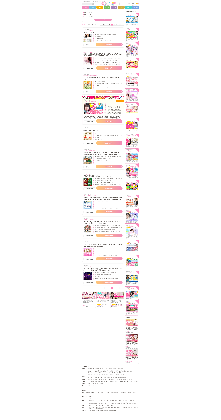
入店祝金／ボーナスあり (117, 398)
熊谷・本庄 (104, 379)
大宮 (101, 379)
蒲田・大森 (123, 370)
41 (134, 258)
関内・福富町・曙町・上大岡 (98, 376)
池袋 (94, 368)
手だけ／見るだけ (133, 403)
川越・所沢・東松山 (127, 379)
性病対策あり (111, 402)
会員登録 (133, 5)
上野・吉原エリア (113, 371)
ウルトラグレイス (129, 150)
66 (114, 24)
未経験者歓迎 (116, 407)
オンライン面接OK (99, 410)
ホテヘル (93, 392)
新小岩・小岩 (101, 372)
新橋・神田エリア (91, 371)
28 (134, 227)
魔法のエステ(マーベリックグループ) (133, 272)
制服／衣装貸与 (117, 402)
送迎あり (98, 402)
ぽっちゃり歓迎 (91, 407)
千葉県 (83, 381)
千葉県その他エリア (122, 381)
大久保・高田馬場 (121, 368)
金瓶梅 (127, 346)
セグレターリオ (129, 211)
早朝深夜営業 (98, 405)
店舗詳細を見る (109, 44)
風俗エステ (108, 392)
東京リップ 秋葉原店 (88, 30)
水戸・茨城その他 (100, 383)
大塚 (96, 368)
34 (134, 289)
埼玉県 (83, 379)
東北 (128, 7)
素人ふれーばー (129, 60)
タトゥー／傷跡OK (123, 407)
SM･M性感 (134, 392)
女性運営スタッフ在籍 (102, 403)
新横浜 (110, 376)
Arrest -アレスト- (129, 74)
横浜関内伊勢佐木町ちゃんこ (131, 182)
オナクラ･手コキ (123, 392)
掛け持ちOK (91, 408)
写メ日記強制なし (92, 400)
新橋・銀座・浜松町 (98, 371)
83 (120, 24)
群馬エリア (90, 385)
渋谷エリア (90, 370)
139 (135, 151)
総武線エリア (90, 372)
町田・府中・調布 (105, 374)
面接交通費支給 (113, 410)
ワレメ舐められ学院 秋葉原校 (90, 150)
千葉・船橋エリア (91, 381)
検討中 (137, 4)
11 (134, 45)
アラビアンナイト (129, 361)
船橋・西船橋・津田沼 (99, 381)
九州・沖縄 (114, 7)
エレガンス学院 (129, 44)
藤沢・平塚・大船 (116, 377)
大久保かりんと (129, 105)
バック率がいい (104, 398)
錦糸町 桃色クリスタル (130, 256)
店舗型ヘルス (88, 392)
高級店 (103, 405)
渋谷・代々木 (95, 370)
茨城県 (83, 383)
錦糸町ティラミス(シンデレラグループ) (92, 52)
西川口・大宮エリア (91, 379)
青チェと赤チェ (129, 242)
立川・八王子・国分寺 (97, 374)
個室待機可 (112, 400)
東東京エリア (112, 374)
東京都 (83, 368)
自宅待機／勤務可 (118, 400)
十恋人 (85, 128)
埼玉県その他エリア (112, 379)
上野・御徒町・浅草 (120, 371)
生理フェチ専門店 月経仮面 (90, 195)
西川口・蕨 (98, 379)
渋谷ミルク (128, 331)
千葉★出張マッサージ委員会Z (90, 75)
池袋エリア (90, 368)
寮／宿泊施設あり (92, 402)
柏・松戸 (128, 381)
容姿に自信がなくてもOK (132, 407)
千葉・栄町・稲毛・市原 (107, 381)
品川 (117, 370)
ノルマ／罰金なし (100, 400)
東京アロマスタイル (129, 119)
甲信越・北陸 (135, 7)
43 (106, 304)
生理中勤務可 (125, 400)
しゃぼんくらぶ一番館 (130, 288)
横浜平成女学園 (87, 174)
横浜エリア (90, 376)
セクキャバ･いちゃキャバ (100, 393)
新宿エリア (108, 368)
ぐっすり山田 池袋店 (130, 226)
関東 (86, 7)
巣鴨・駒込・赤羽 (100, 368)
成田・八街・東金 (134, 381)
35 (120, 304)
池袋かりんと (128, 302)
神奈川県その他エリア (108, 377)
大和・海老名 (99, 377)
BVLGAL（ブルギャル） (89, 219)
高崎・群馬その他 (96, 385)
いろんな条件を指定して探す (103, 19)
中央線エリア (108, 372)
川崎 (119, 376)
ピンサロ (129, 392)
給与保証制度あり (97, 398)
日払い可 (90, 398)
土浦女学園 (128, 29)
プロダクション (91, 393)
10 (134, 137)
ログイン (129, 5)
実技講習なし (106, 410)
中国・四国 (107, 7)
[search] (87, 4)
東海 (100, 7)
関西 (93, 7)
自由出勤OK (106, 400)
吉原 (130, 371)
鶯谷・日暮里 (126, 371)
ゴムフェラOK (110, 403)
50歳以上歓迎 (110, 407)
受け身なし (123, 403)
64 (109, 24)
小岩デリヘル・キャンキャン (90, 243)
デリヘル (98, 392)
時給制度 (109, 398)
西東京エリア (90, 374)
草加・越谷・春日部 (120, 379)
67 (116, 24)
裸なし (128, 403)
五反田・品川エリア (111, 370)
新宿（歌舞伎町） (114, 368)
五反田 (119, 370)
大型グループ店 (91, 405)
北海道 (121, 7)
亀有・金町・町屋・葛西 (120, 374)
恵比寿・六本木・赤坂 (102, 370)
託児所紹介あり (131, 400)
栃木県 (83, 387)
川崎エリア (115, 376)
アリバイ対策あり (104, 402)
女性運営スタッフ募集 (109, 405)
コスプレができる (125, 402)
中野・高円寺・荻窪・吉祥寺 (116, 372)
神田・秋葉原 (105, 371)
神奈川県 (84, 376)
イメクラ (102, 392)
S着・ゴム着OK (117, 403)
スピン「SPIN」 (100, 305)
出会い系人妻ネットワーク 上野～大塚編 (134, 15)
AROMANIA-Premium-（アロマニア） (133, 90)
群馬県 (83, 385)
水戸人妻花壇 (128, 196)
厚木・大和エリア (91, 377)
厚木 (96, 377)
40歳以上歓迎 (104, 407)
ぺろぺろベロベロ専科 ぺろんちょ (117, 305)
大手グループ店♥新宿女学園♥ (90, 101)
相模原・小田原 (122, 377)
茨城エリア (90, 383)
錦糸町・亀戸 (96, 372)
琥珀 (84, 305)
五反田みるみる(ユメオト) (131, 135)
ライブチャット (85, 393)
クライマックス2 (87, 266)
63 (107, 24)
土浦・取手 (95, 383)
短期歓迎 (96, 408)
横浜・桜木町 (105, 376)
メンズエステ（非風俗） (115, 392)
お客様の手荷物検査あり (93, 403)
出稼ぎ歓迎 (101, 408)
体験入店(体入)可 (92, 410)
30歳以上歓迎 (98, 407)
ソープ (83, 392)
